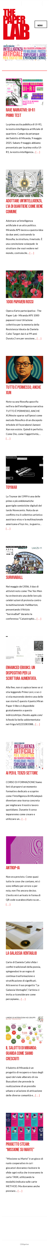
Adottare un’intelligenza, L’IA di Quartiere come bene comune (24, 206)
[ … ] (38, 151)
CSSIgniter (24, 1244)
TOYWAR (11, 487)
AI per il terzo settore (22, 773)
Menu (40, 25)
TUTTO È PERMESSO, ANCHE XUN (23, 390)
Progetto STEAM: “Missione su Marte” (20, 1147)
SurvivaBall (14, 577)
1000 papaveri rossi (19, 302)
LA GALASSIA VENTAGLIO (21, 953)
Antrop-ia (13, 868)
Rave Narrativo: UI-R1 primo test (20, 112)
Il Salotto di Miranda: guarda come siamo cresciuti (21, 1053)
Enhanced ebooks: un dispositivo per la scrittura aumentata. (21, 673)
